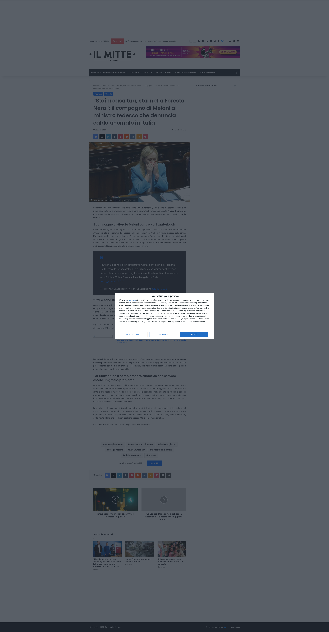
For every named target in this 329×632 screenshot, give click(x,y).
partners (132, 300)
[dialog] (164, 316)
